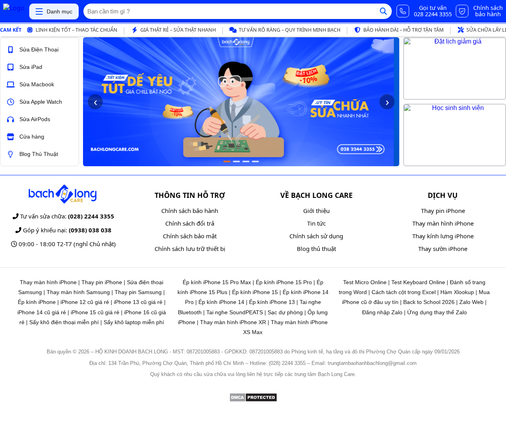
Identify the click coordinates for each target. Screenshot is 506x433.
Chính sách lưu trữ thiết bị (190, 249)
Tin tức (316, 223)
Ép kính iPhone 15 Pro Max (217, 282)
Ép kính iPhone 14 (221, 302)
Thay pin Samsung (138, 292)
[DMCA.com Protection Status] (253, 400)
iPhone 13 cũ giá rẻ (138, 302)
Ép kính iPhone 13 (272, 302)
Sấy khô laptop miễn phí (134, 322)
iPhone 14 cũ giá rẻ (41, 312)
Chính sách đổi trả (189, 223)
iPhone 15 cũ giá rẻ (95, 312)
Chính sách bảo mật (190, 236)
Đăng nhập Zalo (382, 312)
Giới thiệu (316, 211)
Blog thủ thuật (316, 249)
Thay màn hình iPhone (443, 223)
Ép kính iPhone (37, 302)
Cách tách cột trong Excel (404, 292)
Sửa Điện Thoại (39, 49)
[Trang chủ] (14, 11)
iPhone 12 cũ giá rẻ (84, 302)
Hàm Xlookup (457, 292)
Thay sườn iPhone (442, 249)
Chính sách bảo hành (189, 211)
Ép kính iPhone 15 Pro (284, 282)
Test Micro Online (365, 282)
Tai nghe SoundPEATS (234, 312)
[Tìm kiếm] (383, 11)
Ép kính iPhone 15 (255, 292)
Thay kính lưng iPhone (443, 236)
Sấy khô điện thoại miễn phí (64, 322)
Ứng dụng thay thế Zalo (437, 312)
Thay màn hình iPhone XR (233, 322)
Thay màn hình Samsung (78, 292)
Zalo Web (471, 302)
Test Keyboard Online (418, 282)
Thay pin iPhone (443, 211)
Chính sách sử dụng (316, 236)
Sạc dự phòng (285, 312)
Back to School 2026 (429, 302)
